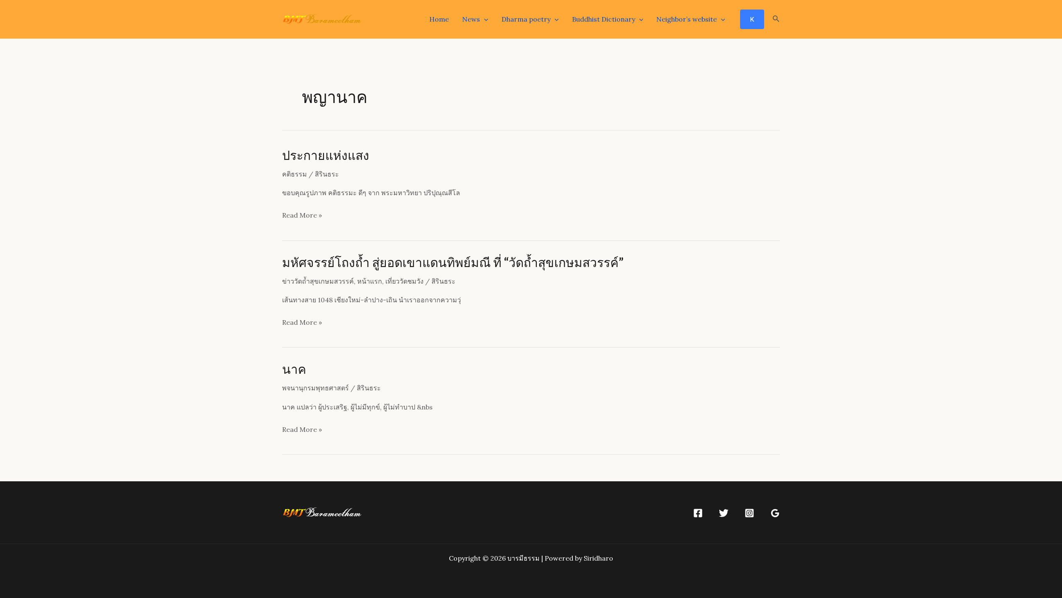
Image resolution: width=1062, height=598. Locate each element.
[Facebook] (698, 513)
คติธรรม (294, 174)
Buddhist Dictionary (603, 19)
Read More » (302, 216)
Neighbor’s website (686, 19)
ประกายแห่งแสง (325, 154)
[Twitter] (723, 513)
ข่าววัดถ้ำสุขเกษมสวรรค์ (318, 281)
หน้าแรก (369, 281)
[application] (484, 19)
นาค (294, 368)
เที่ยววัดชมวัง (404, 281)
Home (439, 19)
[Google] (775, 513)
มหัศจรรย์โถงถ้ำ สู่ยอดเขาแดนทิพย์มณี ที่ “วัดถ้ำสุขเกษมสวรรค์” (453, 262)
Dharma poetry (526, 19)
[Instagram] (749, 513)
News (471, 19)
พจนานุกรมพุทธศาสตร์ (315, 388)
